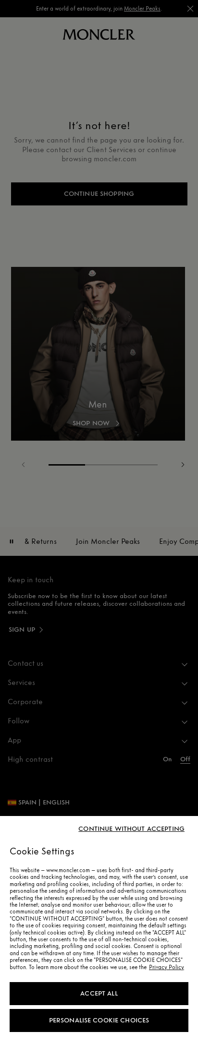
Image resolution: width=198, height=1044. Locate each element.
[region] (99, 930)
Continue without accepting (131, 829)
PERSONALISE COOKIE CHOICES (99, 1020)
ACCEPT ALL (98, 993)
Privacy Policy (166, 967)
